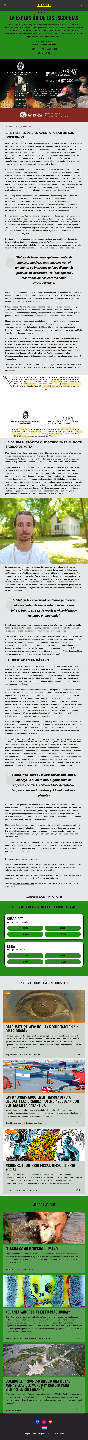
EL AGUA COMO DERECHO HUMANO (32, 1248)
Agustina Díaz (47, 41)
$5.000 (62, 928)
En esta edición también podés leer (44, 982)
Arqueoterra (11, 1054)
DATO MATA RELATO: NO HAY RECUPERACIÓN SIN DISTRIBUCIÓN (42, 1029)
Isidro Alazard (12, 1269)
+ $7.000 (63, 934)
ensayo (8, 993)
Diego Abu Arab (49, 45)
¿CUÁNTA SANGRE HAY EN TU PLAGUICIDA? (38, 1312)
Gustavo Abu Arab (33, 1123)
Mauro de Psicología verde (23, 883)
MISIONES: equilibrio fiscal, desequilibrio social (40, 1167)
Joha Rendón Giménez (29, 1054)
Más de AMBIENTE (44, 1204)
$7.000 (25, 934)
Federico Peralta (13, 1338)
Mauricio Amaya (13, 1410)
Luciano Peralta (13, 1190)
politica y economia (11, 1131)
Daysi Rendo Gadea (15, 1123)
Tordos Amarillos (19, 865)
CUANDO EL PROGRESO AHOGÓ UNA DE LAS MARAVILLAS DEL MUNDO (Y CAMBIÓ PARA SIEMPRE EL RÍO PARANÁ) (38, 1385)
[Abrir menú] (5, 5)
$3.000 (25, 928)
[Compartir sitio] (82, 5)
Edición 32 (34, 49)
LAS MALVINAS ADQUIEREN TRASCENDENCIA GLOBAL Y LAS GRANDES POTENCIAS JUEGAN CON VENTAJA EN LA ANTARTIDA (42, 1101)
